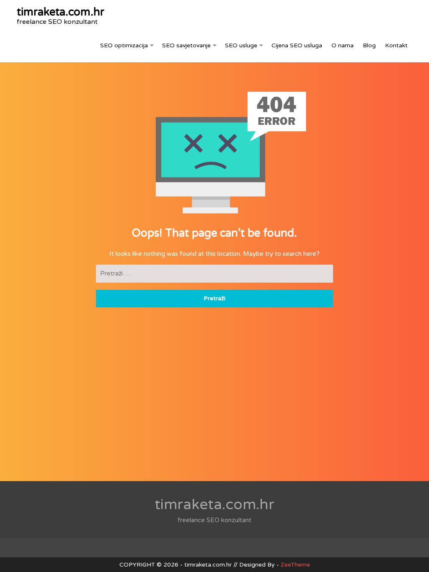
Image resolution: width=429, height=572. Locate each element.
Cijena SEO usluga (296, 45)
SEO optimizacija (124, 45)
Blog (369, 45)
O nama (342, 45)
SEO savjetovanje (186, 45)
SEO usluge (241, 45)
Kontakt (396, 45)
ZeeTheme (295, 564)
